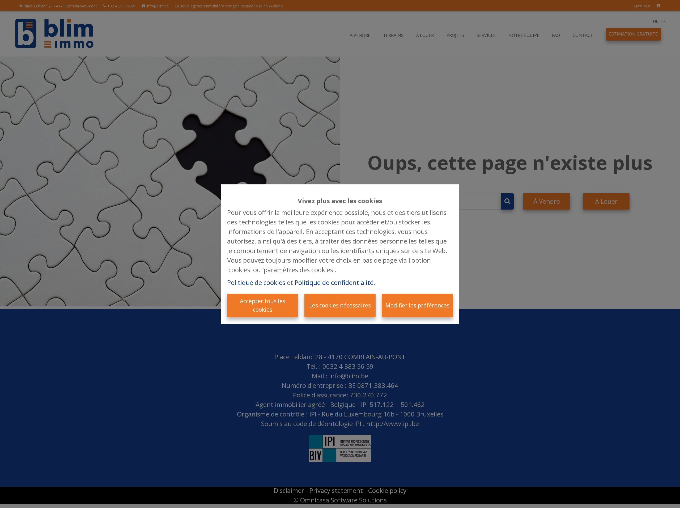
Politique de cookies (256, 282)
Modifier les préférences (417, 305)
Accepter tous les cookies (262, 305)
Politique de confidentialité (334, 282)
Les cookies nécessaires (340, 305)
